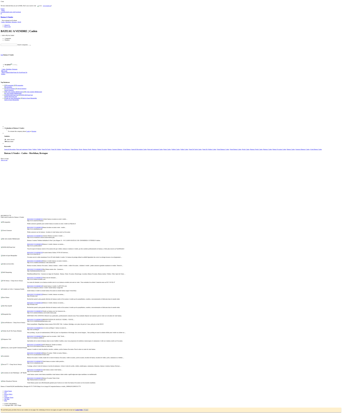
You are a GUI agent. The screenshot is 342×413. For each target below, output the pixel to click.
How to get (4, 71)
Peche (80, 149)
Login (2, 12)
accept (86, 410)
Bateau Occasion (102, 149)
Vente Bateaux (66, 149)
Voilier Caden (184, 149)
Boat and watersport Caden (155, 149)
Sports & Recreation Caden (139, 149)
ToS (5, 392)
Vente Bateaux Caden (223, 149)
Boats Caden (167, 149)
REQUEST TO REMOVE (35, 219)
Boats (3, 72)
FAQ (5, 396)
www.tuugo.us (47, 6)
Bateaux (94, 149)
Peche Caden (245, 149)
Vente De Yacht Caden (195, 149)
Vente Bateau (74, 149)
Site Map (6, 399)
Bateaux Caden (267, 149)
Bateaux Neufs (87, 149)
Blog (5, 400)
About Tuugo (8, 391)
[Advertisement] (33, 50)
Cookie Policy (79, 410)
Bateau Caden (291, 149)
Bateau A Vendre (7, 17)
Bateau (110, 149)
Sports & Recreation (10, 149)
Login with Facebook (15, 12)
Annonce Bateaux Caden (302, 149)
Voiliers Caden (175, 149)
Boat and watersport (22, 149)
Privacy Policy (8, 394)
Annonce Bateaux (117, 149)
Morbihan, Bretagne (11, 69)
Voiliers (7, 72)
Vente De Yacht (17, 72)
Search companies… (23, 45)
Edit (2, 55)
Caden (3, 69)
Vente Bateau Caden (235, 149)
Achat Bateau (127, 149)
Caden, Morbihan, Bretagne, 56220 (11, 22)
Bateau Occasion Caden (279, 149)
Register (6, 12)
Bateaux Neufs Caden (256, 149)
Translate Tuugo (8, 397)
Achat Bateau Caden (316, 149)
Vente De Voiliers (56, 149)
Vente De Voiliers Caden (209, 149)
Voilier (11, 72)
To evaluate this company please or (22, 131)
